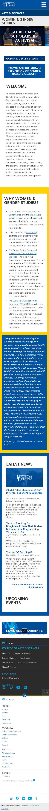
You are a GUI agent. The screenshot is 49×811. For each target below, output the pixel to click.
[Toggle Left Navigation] (42, 58)
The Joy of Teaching (18, 552)
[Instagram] (11, 799)
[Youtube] (30, 799)
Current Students (9, 658)
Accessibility (5, 808)
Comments (25, 805)
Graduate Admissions (9, 734)
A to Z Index (6, 767)
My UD (4, 760)
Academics (25, 658)
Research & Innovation (27, 662)
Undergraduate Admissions (11, 731)
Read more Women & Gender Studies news (27, 585)
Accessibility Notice (8, 753)
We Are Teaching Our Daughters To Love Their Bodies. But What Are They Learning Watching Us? (24, 528)
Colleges (5, 738)
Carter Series (15, 214)
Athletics (5, 713)
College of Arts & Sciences (20, 648)
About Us (6, 653)
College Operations (10, 678)
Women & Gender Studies (21, 58)
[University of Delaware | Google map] (34, 781)
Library (4, 741)
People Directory (7, 756)
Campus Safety (7, 763)
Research (5, 745)
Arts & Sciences (13, 13)
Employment (6, 723)
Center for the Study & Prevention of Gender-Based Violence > (24, 71)
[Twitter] (36, 799)
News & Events (8, 662)
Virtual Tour (6, 720)
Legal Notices (34, 805)
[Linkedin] (23, 799)
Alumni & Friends (9, 667)
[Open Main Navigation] (44, 4)
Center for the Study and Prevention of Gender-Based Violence (23, 253)
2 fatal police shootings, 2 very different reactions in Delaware (24, 491)
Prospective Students (22, 653)
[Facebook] (17, 799)
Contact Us (6, 776)
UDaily (4, 716)
